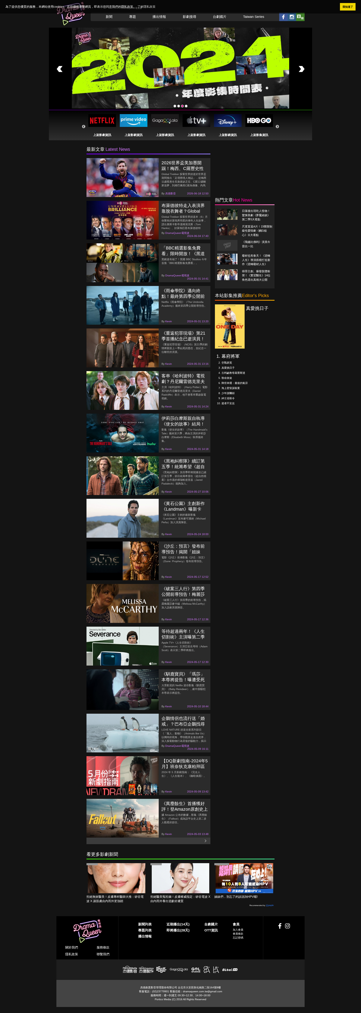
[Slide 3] (182, 106)
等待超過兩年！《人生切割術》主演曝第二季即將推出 (183, 637)
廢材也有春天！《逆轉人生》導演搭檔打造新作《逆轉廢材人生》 (256, 260)
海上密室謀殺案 (230, 388)
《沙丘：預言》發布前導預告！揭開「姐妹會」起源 (183, 552)
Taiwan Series (253, 17)
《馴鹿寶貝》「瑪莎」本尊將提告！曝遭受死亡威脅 (183, 680)
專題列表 (145, 930)
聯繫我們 (103, 954)
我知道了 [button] (348, 6)
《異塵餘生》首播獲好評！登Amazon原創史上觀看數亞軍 (185, 809)
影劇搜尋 (189, 17)
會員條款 (238, 933)
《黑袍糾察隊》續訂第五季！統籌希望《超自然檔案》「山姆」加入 (183, 467)
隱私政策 (71, 954)
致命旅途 (226, 377)
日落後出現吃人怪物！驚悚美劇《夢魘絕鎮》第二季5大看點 (256, 215)
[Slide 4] (186, 106)
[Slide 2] (178, 106)
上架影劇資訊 (102, 134)
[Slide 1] (175, 106)
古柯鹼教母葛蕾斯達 (233, 372)
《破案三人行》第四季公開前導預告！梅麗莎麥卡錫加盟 (183, 594)
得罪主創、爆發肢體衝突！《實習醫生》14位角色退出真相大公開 (256, 275)
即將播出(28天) (178, 930)
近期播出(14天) (178, 924)
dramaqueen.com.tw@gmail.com (202, 991)
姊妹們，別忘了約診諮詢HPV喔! (236, 896)
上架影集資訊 (259, 134)
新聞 (109, 17)
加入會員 (238, 929)
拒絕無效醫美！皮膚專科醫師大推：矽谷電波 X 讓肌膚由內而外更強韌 (115, 899)
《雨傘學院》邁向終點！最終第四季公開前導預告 (183, 296)
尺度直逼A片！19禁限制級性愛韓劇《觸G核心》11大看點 (257, 231)
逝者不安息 (228, 403)
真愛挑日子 (228, 367)
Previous (84, 127)
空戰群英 (226, 362)
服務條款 (103, 947)
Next (277, 127)
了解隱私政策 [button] (146, 6)
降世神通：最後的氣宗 (234, 382)
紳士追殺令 (228, 398)
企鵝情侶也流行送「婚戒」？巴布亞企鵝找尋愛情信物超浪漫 (183, 724)
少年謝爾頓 (228, 393)
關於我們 (71, 947)
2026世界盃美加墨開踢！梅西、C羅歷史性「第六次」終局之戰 (183, 168)
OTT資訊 (211, 930)
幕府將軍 (230, 356)
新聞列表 (145, 924)
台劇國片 (219, 17)
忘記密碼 (238, 937)
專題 (132, 17)
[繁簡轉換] (300, 17)
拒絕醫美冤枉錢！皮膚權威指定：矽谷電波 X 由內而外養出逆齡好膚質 (180, 899)
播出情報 (159, 17)
